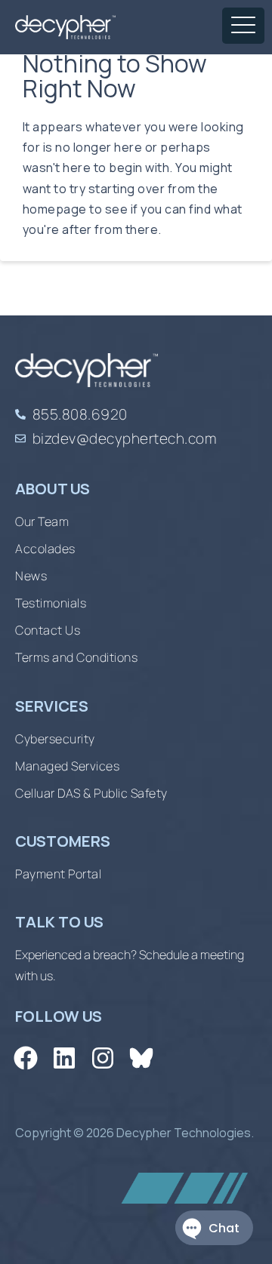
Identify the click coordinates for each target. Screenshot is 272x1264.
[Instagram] (102, 1058)
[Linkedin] (64, 1058)
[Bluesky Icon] (141, 1058)
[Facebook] (25, 1058)
